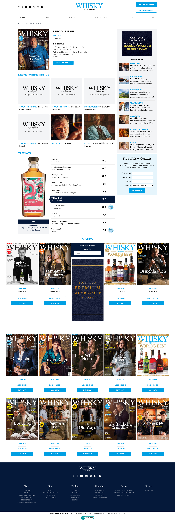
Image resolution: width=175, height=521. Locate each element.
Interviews (51, 495)
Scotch (75, 500)
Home (20, 23)
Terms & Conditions (27, 495)
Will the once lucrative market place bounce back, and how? (142, 109)
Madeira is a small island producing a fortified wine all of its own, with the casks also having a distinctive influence (142, 97)
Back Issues (99, 493)
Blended (75, 493)
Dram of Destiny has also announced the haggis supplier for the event (142, 149)
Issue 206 (153, 379)
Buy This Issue (63, 63)
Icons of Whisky (124, 495)
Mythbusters (91, 107)
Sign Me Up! (137, 190)
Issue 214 (22, 288)
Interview (57, 143)
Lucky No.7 (68, 143)
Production (136, 77)
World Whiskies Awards (124, 493)
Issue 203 (87, 443)
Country (127, 185)
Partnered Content (50, 493)
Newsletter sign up (146, 10)
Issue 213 (55, 288)
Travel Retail (136, 103)
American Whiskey (99, 497)
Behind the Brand (139, 129)
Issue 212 (120, 288)
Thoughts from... (28, 107)
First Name (126, 173)
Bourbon (75, 497)
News (133, 142)
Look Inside (22, 298)
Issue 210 (22, 379)
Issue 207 (120, 379)
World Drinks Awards (124, 490)
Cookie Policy (26, 500)
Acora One (120, 513)
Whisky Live (148, 490)
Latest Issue (100, 490)
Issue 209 (55, 379)
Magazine (73, 18)
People (88, 143)
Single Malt (75, 495)
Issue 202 (120, 443)
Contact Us (26, 490)
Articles (23, 18)
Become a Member (146, 4)
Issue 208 (87, 379)
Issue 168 (57, 35)
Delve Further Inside (33, 74)
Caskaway (135, 116)
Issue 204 (55, 443)
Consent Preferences (27, 502)
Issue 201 (153, 443)
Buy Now (22, 303)
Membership (99, 495)
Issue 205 (22, 443)
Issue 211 (153, 288)
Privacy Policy (27, 497)
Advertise (26, 493)
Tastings (48, 18)
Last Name (126, 177)
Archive (87, 238)
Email (128, 181)
